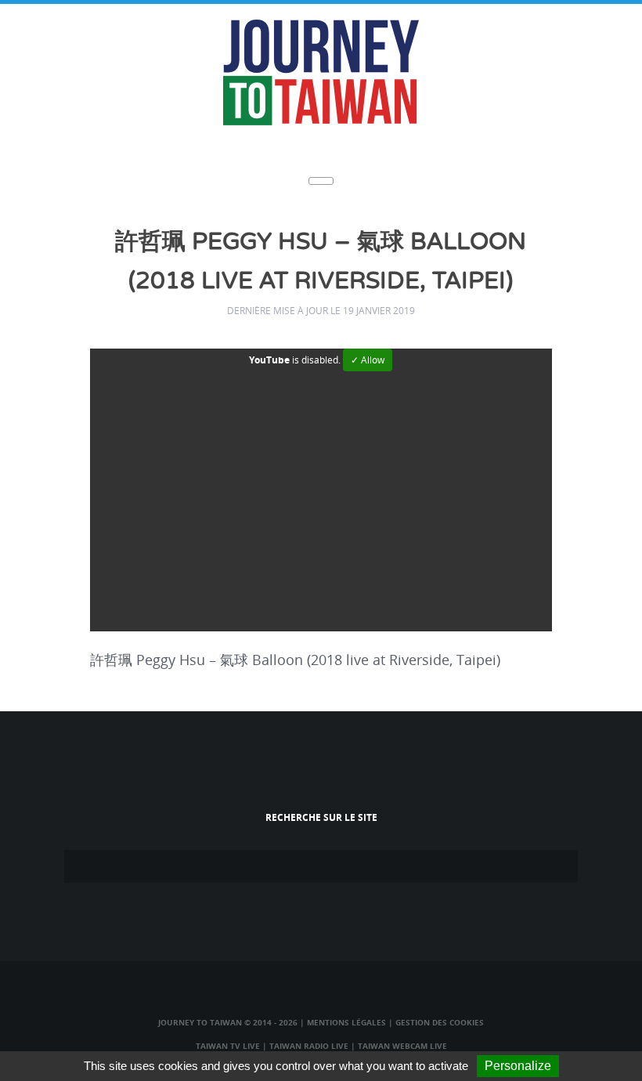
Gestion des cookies (439, 1022)
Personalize (518, 1065)
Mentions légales (346, 1022)
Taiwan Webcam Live (402, 1045)
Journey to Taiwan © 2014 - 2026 (228, 1022)
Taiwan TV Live (228, 1045)
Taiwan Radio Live (308, 1045)
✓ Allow (367, 360)
